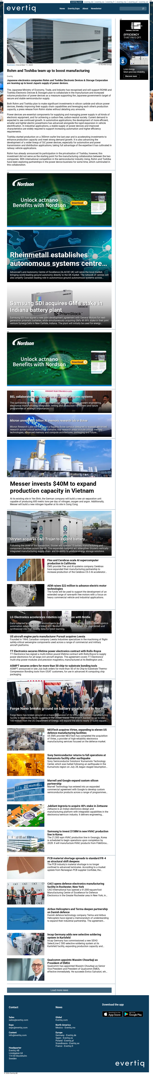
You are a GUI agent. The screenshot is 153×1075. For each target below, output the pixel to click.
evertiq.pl (132, 2)
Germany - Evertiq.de (66, 1035)
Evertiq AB (21, 8)
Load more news (59, 990)
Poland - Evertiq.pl (65, 1040)
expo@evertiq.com (18, 1027)
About (85, 8)
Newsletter (96, 8)
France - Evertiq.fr (64, 1046)
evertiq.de (88, 2)
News (62, 8)
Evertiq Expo (74, 8)
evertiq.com (76, 2)
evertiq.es (99, 2)
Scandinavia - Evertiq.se (67, 1043)
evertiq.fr (110, 2)
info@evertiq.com (18, 1035)
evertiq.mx (121, 2)
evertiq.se (143, 2)
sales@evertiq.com (18, 1020)
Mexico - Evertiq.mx (65, 1027)
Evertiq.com (62, 1020)
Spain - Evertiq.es (64, 1038)
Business (11, 65)
